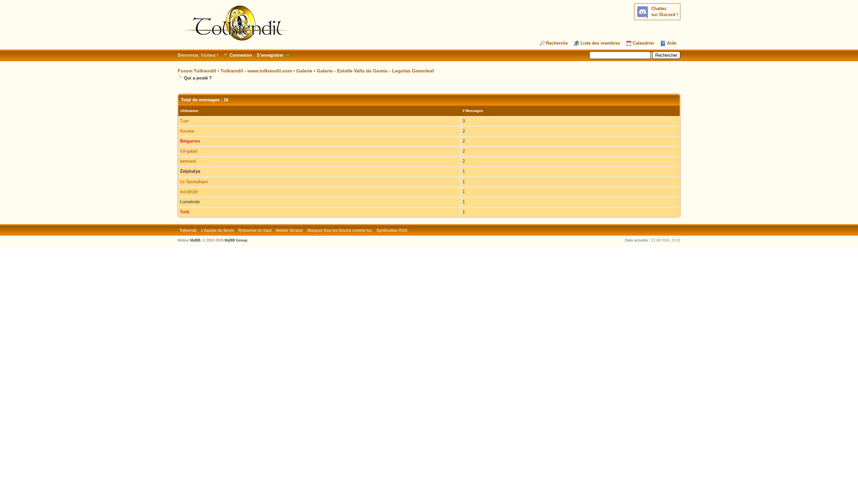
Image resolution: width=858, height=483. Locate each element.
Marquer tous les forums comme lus (339, 230)
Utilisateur (189, 111)
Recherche (557, 43)
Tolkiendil (188, 230)
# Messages (473, 111)
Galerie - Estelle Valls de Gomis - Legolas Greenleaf (375, 70)
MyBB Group (236, 240)
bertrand (188, 161)
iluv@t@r (189, 191)
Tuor (184, 120)
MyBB (195, 240)
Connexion (241, 55)
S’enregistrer (270, 55)
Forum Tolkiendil (197, 70)
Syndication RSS (391, 230)
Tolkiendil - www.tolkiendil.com (256, 70)
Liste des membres (600, 43)
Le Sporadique (194, 181)
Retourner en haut (254, 230)
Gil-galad (188, 151)
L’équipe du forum (217, 230)
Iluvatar (187, 130)
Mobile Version (289, 230)
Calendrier (643, 43)
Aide (671, 43)
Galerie (304, 70)
